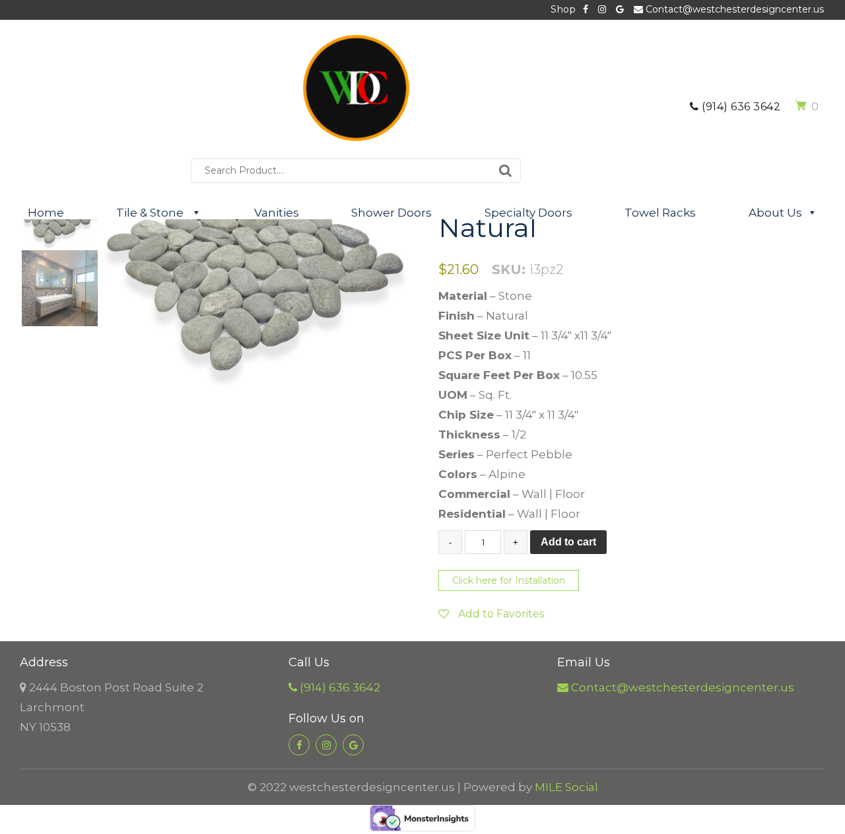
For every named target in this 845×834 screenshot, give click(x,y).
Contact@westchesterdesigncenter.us (733, 9)
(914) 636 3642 (739, 106)
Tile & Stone (151, 212)
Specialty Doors (528, 212)
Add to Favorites (500, 614)
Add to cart (568, 541)
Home (46, 212)
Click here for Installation (508, 580)
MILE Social (566, 787)
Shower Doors (391, 212)
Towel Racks (660, 212)
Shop (563, 9)
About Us (775, 212)
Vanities (276, 212)
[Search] (505, 170)
